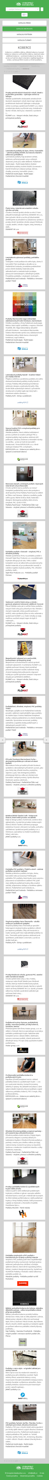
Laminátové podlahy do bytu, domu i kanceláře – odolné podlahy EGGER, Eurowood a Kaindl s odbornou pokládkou (24, 153)
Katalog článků (24, 40)
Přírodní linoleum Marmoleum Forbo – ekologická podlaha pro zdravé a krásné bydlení (22, 761)
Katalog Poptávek (24, 34)
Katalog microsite (10, 66)
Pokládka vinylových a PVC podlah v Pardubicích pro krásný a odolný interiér (22, 1256)
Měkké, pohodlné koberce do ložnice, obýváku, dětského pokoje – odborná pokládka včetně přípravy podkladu (24, 1310)
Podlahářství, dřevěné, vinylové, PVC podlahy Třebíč (24, 707)
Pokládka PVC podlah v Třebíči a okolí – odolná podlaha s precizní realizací (24, 870)
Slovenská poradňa (27, 1476)
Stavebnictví (23, 66)
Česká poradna (12, 1476)
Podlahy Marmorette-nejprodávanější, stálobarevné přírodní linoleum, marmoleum (24, 320)
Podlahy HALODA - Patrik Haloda (18, 1208)
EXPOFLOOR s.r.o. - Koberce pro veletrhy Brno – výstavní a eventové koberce (23, 450)
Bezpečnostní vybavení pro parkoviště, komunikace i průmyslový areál (21, 659)
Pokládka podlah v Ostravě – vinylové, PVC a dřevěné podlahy (23, 553)
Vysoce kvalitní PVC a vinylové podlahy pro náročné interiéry (23, 429)
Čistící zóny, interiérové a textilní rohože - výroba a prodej (22, 209)
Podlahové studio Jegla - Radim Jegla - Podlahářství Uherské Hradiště (20, 175)
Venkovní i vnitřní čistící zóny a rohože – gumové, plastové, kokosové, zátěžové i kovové (24, 603)
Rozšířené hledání (38, 9)
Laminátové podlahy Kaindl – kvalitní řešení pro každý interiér (23, 376)
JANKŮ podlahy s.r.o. (13, 837)
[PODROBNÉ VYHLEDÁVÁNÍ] (2, 740)
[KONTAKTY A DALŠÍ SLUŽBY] (46, 740)
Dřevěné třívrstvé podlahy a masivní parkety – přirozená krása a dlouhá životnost (24, 1132)
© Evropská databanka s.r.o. (15, 1473)
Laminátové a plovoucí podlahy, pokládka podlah (22, 258)
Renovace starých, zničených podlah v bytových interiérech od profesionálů (24, 485)
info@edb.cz (32, 1473)
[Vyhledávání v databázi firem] (24, 1467)
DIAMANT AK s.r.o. (12, 229)
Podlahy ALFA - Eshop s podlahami (18, 396)
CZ (24, 15)
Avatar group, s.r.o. (13, 1045)
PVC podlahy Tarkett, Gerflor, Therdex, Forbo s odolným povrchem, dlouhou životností (24, 1424)
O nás (42, 1473)
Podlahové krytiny (13, 69)
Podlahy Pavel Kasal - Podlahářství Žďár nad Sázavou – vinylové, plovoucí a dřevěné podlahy (23, 506)
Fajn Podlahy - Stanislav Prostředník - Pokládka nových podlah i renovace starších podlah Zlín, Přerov (23, 1333)
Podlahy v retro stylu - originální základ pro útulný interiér (23, 1369)
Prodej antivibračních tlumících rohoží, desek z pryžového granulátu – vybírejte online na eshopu (24, 95)
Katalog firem (24, 23)
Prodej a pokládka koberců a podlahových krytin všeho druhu (22, 1188)
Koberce (26, 69)
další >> (17, 71)
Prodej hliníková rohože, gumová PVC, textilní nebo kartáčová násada (24, 976)
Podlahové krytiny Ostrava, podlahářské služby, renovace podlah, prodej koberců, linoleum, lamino (22, 1024)
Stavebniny (35, 66)
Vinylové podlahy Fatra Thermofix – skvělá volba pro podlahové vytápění (22, 922)
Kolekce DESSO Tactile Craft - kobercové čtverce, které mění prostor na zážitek (21, 817)
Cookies (40, 1476)
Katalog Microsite (24, 29)
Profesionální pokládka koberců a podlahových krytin (19, 1076)
